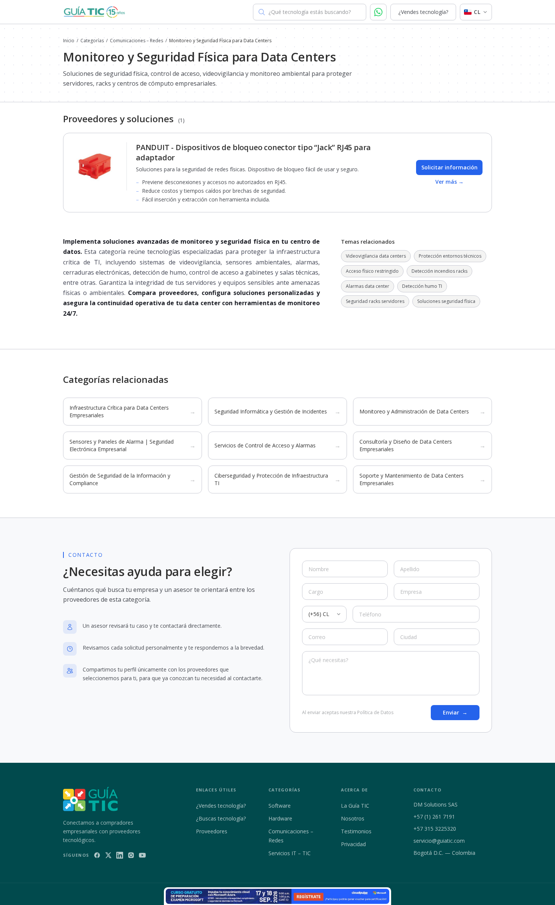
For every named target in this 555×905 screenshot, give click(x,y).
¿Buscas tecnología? (221, 818)
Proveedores (211, 831)
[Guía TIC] (94, 12)
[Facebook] (97, 855)
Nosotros (352, 818)
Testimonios (356, 831)
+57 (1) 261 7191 (434, 816)
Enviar (455, 712)
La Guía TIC (355, 805)
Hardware (280, 818)
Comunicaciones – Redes (136, 41)
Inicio (68, 41)
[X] (108, 855)
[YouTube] (142, 855)
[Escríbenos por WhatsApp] (378, 12)
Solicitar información (449, 167)
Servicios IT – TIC (289, 853)
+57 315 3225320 (434, 828)
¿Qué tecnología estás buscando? (309, 11)
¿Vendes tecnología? (423, 11)
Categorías (92, 41)
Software (279, 805)
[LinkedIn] (119, 855)
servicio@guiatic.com (439, 840)
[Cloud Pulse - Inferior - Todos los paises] (277, 896)
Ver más (449, 181)
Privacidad (353, 844)
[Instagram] (131, 855)
